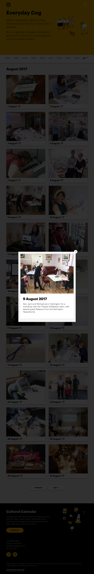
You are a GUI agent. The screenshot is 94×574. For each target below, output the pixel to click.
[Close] (75, 251)
